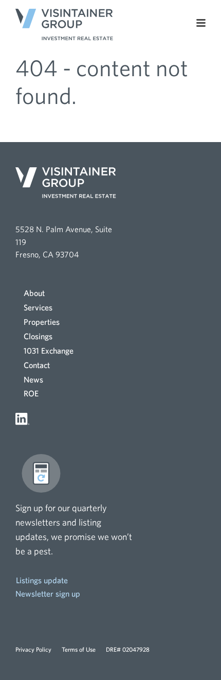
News (33, 379)
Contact (37, 365)
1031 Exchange (48, 350)
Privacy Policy (33, 649)
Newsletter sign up (47, 593)
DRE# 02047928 (128, 649)
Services (38, 307)
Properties (42, 321)
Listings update (42, 580)
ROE (31, 393)
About (34, 293)
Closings (38, 336)
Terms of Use (79, 649)
